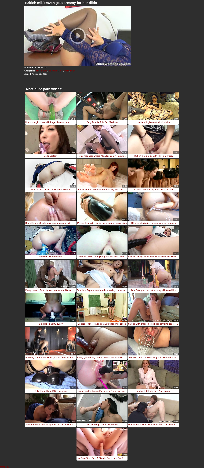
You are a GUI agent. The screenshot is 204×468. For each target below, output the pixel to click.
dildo (45, 71)
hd (50, 71)
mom (66, 71)
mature (55, 71)
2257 (2, 467)
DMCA (6, 467)
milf (61, 71)
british (39, 71)
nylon (72, 71)
